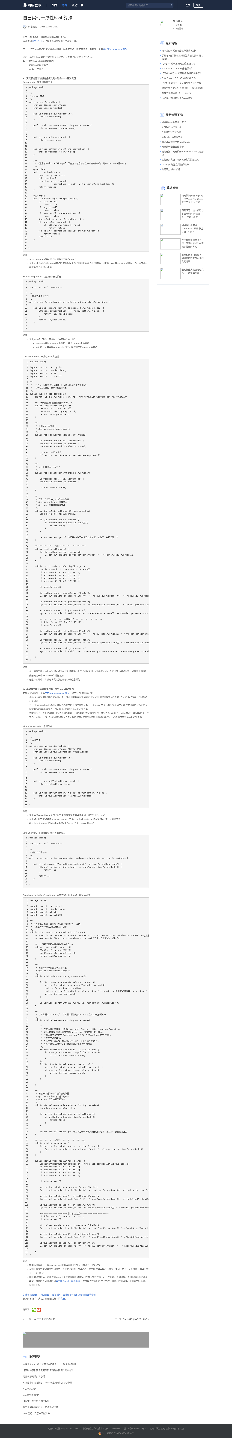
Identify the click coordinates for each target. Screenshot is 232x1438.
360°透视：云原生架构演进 (36, 1413)
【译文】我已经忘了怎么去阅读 (177, 98)
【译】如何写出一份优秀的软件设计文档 (181, 83)
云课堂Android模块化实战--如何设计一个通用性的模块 (49, 1364)
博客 (64, 5)
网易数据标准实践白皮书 (174, 122)
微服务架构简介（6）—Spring (176, 93)
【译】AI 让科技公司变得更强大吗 (178, 63)
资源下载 (77, 5)
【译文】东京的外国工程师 (36, 1401)
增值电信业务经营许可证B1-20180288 (101, 1428)
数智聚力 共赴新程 (171, 169)
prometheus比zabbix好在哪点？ (177, 68)
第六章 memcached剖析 (115, 49)
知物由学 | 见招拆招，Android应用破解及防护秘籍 (47, 1382)
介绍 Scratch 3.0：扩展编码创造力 (179, 78)
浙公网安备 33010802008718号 (118, 1433)
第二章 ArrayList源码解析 (68, 1281)
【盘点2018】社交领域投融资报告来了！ (182, 73)
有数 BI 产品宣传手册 (172, 137)
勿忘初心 (178, 21)
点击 (62, 1298)
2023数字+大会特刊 (171, 132)
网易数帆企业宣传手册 (173, 146)
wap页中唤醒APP (31, 1395)
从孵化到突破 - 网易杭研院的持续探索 (180, 159)
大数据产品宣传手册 (171, 127)
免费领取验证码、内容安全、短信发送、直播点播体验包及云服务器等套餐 (59, 1294)
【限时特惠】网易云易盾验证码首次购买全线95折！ (48, 1370)
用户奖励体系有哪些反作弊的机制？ (179, 50)
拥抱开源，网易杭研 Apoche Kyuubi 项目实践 (183, 153)
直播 (54, 5)
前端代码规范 (29, 1389)
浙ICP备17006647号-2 (135, 1428)
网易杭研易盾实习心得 (34, 1376)
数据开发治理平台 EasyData (176, 142)
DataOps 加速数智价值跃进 (175, 164)
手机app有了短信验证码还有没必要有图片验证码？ (182, 57)
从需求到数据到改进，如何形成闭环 (40, 1407)
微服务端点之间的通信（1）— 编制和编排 (182, 88)
